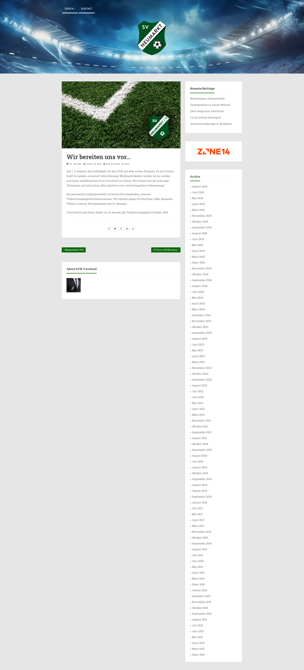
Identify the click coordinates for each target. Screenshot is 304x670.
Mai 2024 (197, 297)
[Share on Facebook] (108, 228)
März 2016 (198, 578)
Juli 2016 (197, 555)
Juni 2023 (198, 344)
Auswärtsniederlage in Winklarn (211, 123)
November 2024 (202, 268)
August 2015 (199, 619)
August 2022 (199, 385)
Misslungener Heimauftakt (207, 98)
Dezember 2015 (201, 596)
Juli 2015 (197, 625)
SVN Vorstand (112, 163)
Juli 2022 (197, 391)
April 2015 (198, 643)
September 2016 (202, 543)
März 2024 (198, 309)
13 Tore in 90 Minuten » (166, 249)
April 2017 (198, 520)
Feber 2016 (198, 584)
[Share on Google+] (121, 228)
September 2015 (202, 613)
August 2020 (199, 455)
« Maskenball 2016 (74, 249)
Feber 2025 (198, 262)
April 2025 (198, 250)
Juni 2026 (198, 192)
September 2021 (202, 432)
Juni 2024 (198, 291)
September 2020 (202, 449)
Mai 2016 (197, 566)
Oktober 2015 (200, 607)
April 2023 (198, 356)
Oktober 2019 (200, 473)
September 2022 (202, 379)
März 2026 (198, 209)
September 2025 (202, 227)
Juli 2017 (197, 508)
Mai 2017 (197, 514)
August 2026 (199, 186)
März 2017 (198, 525)
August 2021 (199, 438)
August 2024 (199, 286)
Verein (69, 8)
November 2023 (201, 321)
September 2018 (202, 496)
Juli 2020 (197, 461)
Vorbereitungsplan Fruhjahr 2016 (147, 212)
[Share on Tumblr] (133, 228)
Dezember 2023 (201, 315)
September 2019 (202, 479)
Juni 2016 (198, 561)
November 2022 (201, 367)
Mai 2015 (197, 637)
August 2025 (199, 233)
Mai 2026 (197, 198)
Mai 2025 (197, 245)
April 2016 (198, 572)
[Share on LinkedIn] (127, 228)
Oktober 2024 (200, 274)
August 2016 (199, 549)
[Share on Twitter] (114, 228)
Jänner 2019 (199, 490)
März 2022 (198, 414)
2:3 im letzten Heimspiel (205, 117)
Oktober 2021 (200, 426)
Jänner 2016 (199, 590)
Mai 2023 (197, 350)
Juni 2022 (198, 397)
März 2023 (198, 362)
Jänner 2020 (199, 467)
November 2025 (201, 215)
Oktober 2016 (200, 537)
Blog (126, 163)
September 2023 (202, 332)
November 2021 (201, 420)
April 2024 (198, 303)
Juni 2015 (198, 631)
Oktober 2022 (200, 373)
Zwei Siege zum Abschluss (207, 111)
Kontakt (86, 8)
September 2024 (202, 280)
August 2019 (199, 485)
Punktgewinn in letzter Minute (210, 104)
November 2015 (201, 602)
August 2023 (199, 338)
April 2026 (198, 204)
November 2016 (201, 531)
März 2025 (198, 256)
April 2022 (198, 408)
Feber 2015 (198, 654)
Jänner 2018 (199, 502)
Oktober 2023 (200, 327)
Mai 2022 (197, 403)
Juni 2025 (198, 239)
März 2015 (198, 648)
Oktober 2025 (200, 221)
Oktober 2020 (200, 444)
